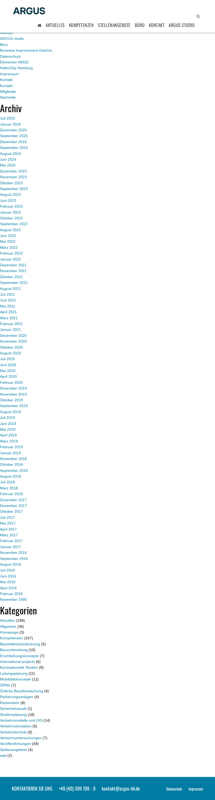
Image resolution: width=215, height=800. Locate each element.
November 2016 (13, 552)
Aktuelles (55, 25)
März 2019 (9, 441)
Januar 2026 (10, 124)
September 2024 (14, 147)
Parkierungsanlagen (16, 697)
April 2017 (8, 529)
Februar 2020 (11, 382)
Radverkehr (9, 703)
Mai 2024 (7, 165)
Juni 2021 (8, 300)
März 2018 (9, 488)
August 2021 (10, 289)
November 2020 (13, 341)
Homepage (9, 632)
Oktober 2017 (11, 511)
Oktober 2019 (11, 400)
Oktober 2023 (11, 183)
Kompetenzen (81, 25)
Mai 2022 (7, 241)
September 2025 (14, 136)
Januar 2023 (10, 212)
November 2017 (13, 506)
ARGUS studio (12, 38)
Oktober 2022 (11, 218)
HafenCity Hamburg (16, 68)
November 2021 (13, 271)
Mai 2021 (7, 306)
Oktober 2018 (11, 464)
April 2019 (8, 435)
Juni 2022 (8, 236)
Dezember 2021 (13, 265)
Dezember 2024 (13, 142)
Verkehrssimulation (15, 726)
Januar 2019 (10, 453)
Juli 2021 (7, 294)
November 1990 (13, 599)
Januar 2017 (10, 547)
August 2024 (10, 154)
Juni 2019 (8, 423)
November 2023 (13, 177)
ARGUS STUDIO (182, 25)
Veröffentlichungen (15, 744)
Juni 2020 (8, 365)
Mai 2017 (7, 523)
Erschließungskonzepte (19, 656)
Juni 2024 (8, 159)
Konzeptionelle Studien (19, 667)
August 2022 (10, 230)
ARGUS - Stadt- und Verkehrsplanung (29, 11)
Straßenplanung (13, 714)
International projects (17, 662)
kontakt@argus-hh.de (121, 788)
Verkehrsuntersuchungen (21, 738)
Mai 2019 (7, 429)
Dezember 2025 (13, 130)
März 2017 (9, 535)
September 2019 (14, 406)
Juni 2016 (8, 576)
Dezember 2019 (13, 388)
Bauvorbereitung (14, 650)
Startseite (8, 97)
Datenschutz (10, 56)
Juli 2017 (7, 517)
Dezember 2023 (13, 171)
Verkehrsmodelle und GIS (21, 720)
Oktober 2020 (11, 347)
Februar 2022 (11, 253)
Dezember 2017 (13, 500)
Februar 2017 (11, 541)
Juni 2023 (8, 200)
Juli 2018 (7, 482)
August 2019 (10, 412)
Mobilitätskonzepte (15, 679)
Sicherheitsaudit (13, 708)
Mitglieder (8, 91)
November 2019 (13, 394)
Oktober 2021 (11, 277)
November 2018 (13, 459)
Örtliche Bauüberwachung (21, 691)
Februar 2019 (11, 447)
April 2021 (8, 312)
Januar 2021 (10, 329)
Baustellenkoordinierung (20, 644)
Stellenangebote (114, 25)
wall (3, 755)
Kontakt (157, 25)
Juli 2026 (7, 118)
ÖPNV (5, 685)
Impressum (9, 74)
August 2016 (10, 564)
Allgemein (8, 626)
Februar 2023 (11, 206)
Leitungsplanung (14, 673)
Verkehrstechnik (13, 732)
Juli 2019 (7, 417)
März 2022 (9, 247)
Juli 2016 (7, 570)
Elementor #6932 (14, 62)
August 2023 (10, 194)
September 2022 (14, 224)
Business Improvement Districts (26, 50)
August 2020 (10, 353)
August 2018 (10, 476)
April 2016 (8, 588)
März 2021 (9, 318)
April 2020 (8, 376)
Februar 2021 (11, 324)
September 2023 (14, 189)
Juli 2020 (7, 359)
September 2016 (14, 558)
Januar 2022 (10, 259)
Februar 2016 (11, 594)
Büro (140, 25)
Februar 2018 (11, 494)
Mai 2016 (7, 582)
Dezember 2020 (13, 335)
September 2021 (14, 282)
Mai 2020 (7, 371)
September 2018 (14, 470)
